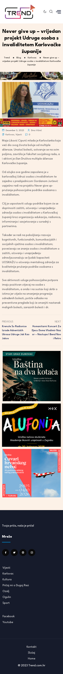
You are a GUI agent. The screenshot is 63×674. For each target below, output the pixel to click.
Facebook (9, 616)
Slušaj (31, 652)
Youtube (8, 622)
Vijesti (19, 135)
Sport (6, 603)
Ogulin (7, 597)
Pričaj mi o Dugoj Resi (16, 585)
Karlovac (10, 135)
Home (31, 658)
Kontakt (31, 647)
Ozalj (6, 591)
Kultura (7, 579)
